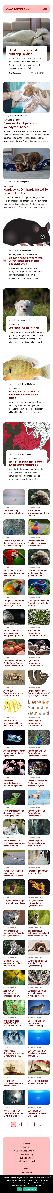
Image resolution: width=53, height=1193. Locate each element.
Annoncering (26, 1173)
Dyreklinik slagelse (11, 120)
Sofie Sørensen (15, 73)
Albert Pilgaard (23, 182)
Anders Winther (26, 250)
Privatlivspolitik (30, 1189)
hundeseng (8, 186)
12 (37, 1124)
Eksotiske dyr (15, 388)
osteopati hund (15, 324)
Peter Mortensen (29, 384)
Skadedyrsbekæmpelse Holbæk (23, 254)
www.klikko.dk (28, 1161)
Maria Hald (25, 320)
